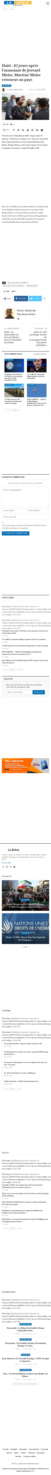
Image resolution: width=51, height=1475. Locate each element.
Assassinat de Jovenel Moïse (18, 283)
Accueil (5, 1449)
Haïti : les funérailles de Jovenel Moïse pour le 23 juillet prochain (13, 337)
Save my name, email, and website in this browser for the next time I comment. (24, 526)
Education (40, 1453)
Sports (9, 1453)
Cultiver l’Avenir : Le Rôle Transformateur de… (21, 1081)
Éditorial (31, 1453)
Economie (44, 1449)
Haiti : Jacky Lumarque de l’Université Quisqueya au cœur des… (25, 938)
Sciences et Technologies (26, 900)
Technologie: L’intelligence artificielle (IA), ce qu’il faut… (25, 905)
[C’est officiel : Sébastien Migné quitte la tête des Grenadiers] (37, 365)
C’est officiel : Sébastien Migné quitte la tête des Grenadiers (24, 639)
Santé (16, 1453)
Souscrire (38, 692)
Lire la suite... (7, 863)
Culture (23, 1453)
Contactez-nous (29, 1456)
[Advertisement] (25, 36)
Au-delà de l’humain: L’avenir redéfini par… (20, 1073)
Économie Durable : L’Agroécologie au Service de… (23, 1043)
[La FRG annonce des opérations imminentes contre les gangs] (14, 390)
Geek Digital (30, 1469)
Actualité (7, 85)
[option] (25, 913)
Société (18, 1456)
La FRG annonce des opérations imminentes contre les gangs (25, 646)
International (25, 1324)
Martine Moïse (32, 286)
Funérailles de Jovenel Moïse (13, 286)
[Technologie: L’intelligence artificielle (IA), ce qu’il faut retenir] (25, 895)
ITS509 (40, 1469)
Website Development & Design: (14, 1469)
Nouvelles (23, 1449)
